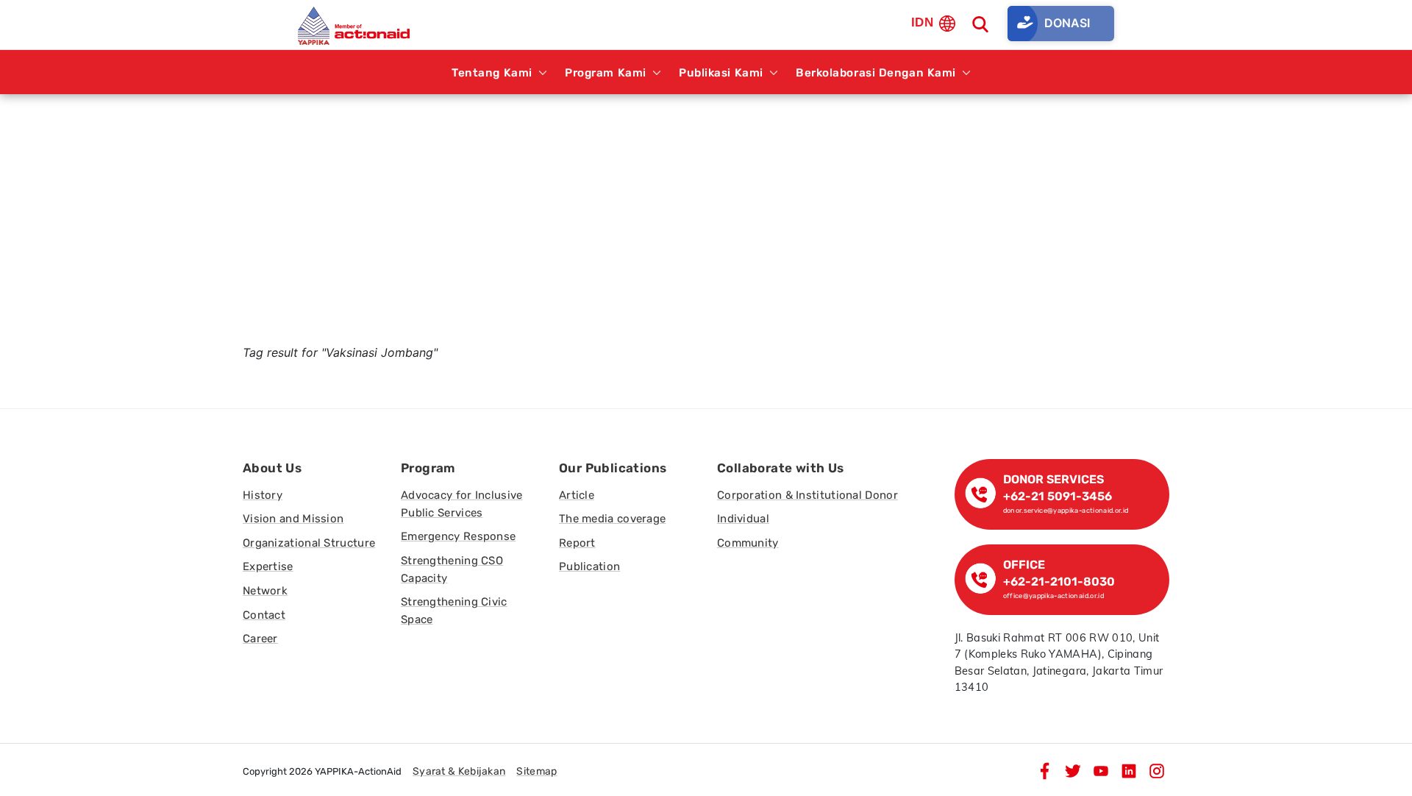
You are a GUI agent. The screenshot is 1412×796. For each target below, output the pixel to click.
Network (265, 590)
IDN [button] (922, 22)
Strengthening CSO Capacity (452, 569)
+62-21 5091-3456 (1057, 496)
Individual (743, 518)
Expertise (268, 566)
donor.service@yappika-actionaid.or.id (1066, 510)
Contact (264, 615)
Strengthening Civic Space (454, 610)
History (262, 495)
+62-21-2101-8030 (1059, 582)
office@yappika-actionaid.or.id (1054, 595)
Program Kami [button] (605, 72)
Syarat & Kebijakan (459, 771)
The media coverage (612, 518)
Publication (589, 566)
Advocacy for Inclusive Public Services (462, 503)
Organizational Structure (309, 543)
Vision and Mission (293, 518)
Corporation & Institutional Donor (807, 495)
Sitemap (536, 771)
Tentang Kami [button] (492, 72)
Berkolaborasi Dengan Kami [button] (876, 72)
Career (260, 638)
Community (748, 543)
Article (576, 495)
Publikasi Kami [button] (721, 72)
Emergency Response (458, 536)
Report (577, 543)
